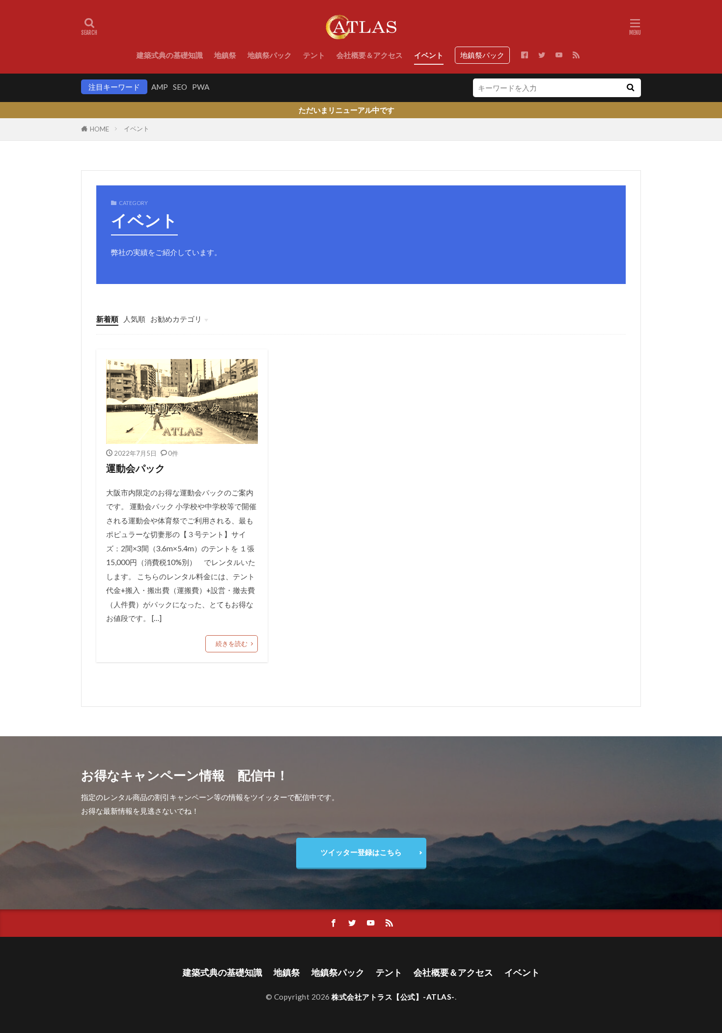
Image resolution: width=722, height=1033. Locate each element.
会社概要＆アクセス (369, 55)
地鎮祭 (225, 55)
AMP (159, 86)
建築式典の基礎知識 (170, 55)
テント (314, 55)
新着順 (107, 318)
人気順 (134, 318)
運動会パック (135, 468)
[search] (630, 87)
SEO (180, 86)
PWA (200, 86)
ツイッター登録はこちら (361, 852)
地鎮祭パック (270, 55)
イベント (429, 55)
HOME (99, 129)
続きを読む (232, 643)
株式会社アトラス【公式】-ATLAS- (393, 996)
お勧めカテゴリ (176, 318)
